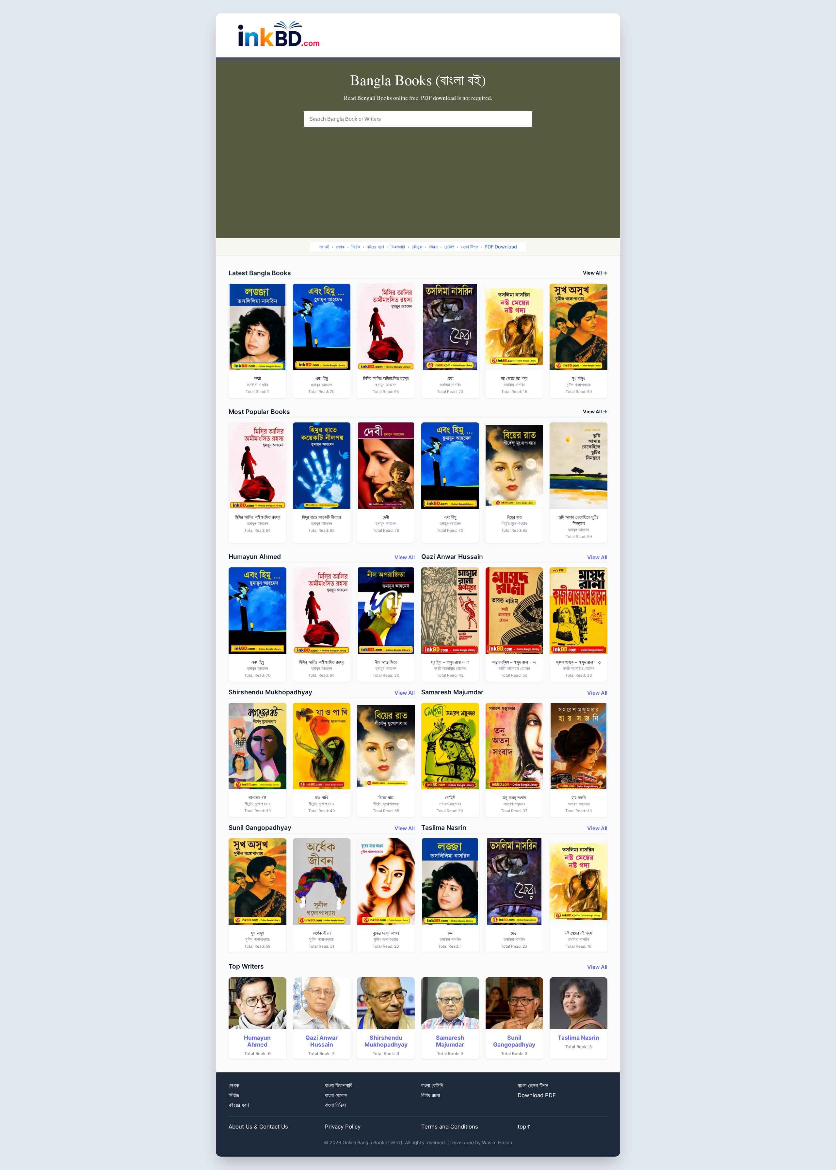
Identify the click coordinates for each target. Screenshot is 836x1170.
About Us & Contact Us (258, 1126)
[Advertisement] (418, 176)
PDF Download (501, 246)
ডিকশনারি (398, 246)
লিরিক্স (433, 246)
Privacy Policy (343, 1126)
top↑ (524, 1126)
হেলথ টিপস (469, 246)
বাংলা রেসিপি (432, 1085)
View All (404, 557)
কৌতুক (417, 246)
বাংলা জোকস (336, 1095)
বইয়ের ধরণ (375, 246)
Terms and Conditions (449, 1126)
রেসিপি (449, 246)
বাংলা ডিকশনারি (338, 1085)
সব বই (324, 246)
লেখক (340, 246)
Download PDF (537, 1095)
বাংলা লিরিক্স (335, 1105)
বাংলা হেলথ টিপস (533, 1085)
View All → (595, 273)
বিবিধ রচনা (430, 1095)
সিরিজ (355, 246)
